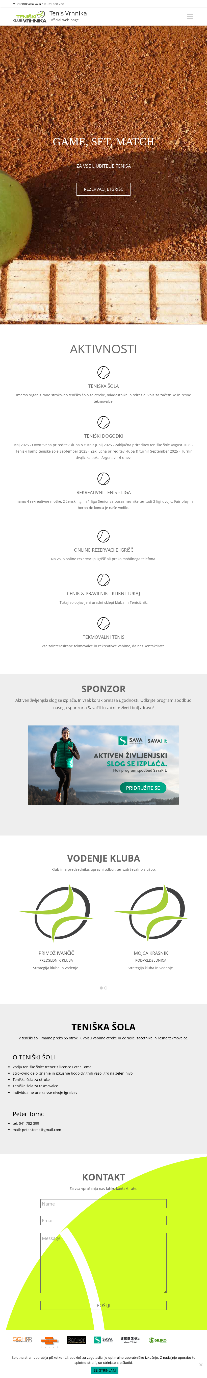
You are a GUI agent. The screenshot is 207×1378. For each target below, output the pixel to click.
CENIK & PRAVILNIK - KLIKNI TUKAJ (103, 593)
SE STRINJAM (105, 1370)
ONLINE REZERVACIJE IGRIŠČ (103, 550)
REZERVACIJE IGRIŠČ (103, 189)
